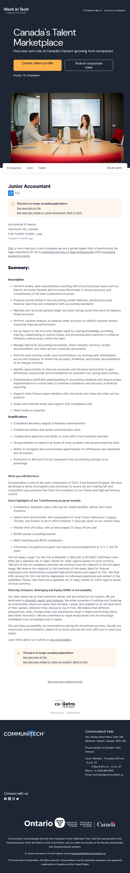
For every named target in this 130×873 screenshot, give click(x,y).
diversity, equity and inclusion (44, 600)
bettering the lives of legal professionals (68, 252)
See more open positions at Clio (65, 681)
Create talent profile (37, 63)
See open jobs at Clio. (29, 208)
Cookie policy (73, 712)
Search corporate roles (88, 65)
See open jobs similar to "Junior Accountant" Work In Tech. (49, 212)
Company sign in (92, 10)
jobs (30, 168)
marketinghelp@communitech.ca (88, 853)
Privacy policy (57, 712)
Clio (10, 248)
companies (14, 168)
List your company (114, 10)
